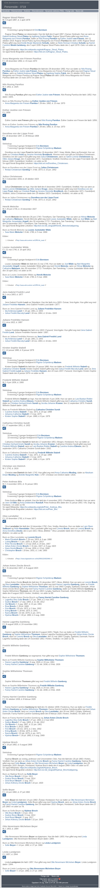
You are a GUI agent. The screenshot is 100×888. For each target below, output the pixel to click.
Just (85, 219)
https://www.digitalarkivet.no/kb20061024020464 (33, 559)
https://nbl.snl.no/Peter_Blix (45, 509)
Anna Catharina (65, 473)
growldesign (74, 886)
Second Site (49, 886)
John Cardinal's (41, 886)
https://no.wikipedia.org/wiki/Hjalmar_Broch (38, 768)
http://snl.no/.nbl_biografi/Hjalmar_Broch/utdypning (55, 770)
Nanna (11, 613)
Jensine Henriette (39, 154)
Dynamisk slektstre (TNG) (54, 11)
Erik (41, 30)
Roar (10, 606)
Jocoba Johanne (52, 403)
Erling (10, 611)
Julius (49, 157)
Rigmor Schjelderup (48, 148)
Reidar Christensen (17, 170)
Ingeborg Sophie (42, 36)
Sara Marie (14, 232)
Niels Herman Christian (72, 43)
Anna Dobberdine (31, 503)
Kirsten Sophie (15, 416)
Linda (75, 763)
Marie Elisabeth (15, 539)
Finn (10, 608)
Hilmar (88, 217)
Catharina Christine (14, 369)
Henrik (61, 266)
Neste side (79, 11)
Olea (12, 584)
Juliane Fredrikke (14, 305)
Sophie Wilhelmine (35, 587)
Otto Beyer (12, 776)
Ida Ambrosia (13, 311)
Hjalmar (11, 615)
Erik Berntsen (53, 881)
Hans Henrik (13, 548)
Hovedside (6, 11)
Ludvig (11, 542)
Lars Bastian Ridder (45, 446)
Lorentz (63, 528)
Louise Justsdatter (61, 219)
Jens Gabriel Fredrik (49, 337)
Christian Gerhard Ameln (24, 403)
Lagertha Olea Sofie (17, 600)
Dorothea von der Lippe (44, 198)
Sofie (20, 763)
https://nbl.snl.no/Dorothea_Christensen (51, 163)
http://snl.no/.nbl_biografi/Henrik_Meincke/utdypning (56, 226)
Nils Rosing (48, 39)
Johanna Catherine (16, 414)
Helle (21, 528)
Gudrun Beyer (14, 778)
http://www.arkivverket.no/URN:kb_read (30, 240)
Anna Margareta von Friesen (21, 103)
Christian (17, 154)
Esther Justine (72, 39)
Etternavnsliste (16, 11)
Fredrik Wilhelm (55, 681)
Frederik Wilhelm (76, 367)
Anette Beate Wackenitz (35, 43)
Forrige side (70, 11)
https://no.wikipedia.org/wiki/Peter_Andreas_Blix (41, 507)
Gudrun (11, 602)
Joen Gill (11, 503)
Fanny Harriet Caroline (47, 589)
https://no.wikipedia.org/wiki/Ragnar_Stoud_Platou (42, 50)
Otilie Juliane (11, 159)
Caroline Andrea (23, 401)
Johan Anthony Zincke (17, 783)
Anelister (27, 11)
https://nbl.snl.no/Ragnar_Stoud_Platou (51, 52)
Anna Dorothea (12, 531)
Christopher (13, 550)
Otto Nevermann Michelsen (49, 763)
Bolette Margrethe (29, 475)
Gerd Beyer (13, 781)
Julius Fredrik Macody (17, 313)
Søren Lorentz (78, 157)
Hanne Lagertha (67, 584)
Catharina (14, 219)
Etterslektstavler (38, 11)
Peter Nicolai (13, 544)
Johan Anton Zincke (16, 546)
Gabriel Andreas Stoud (16, 36)
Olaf (10, 604)
